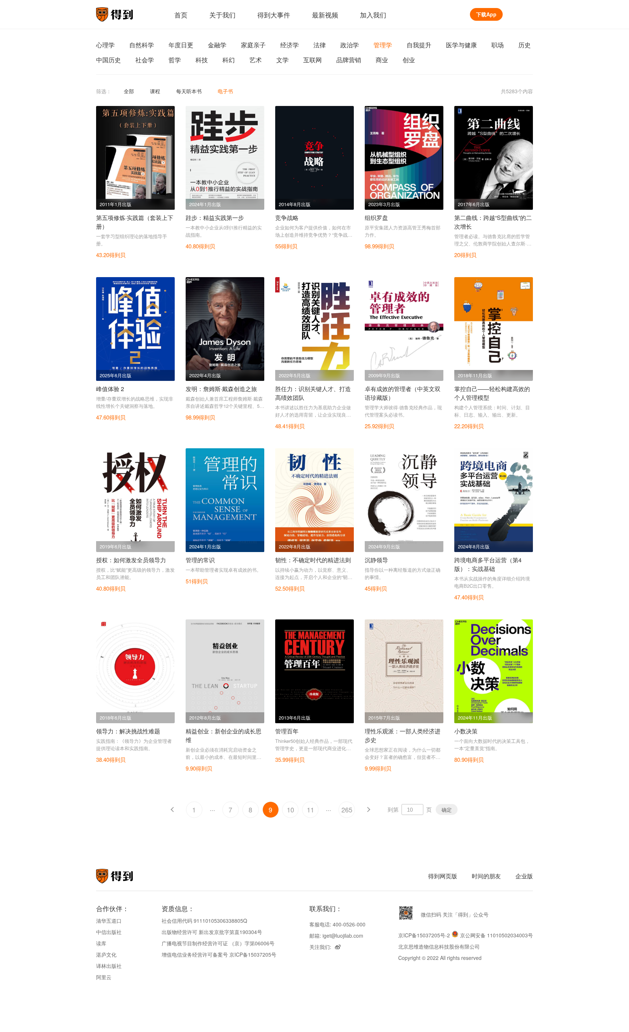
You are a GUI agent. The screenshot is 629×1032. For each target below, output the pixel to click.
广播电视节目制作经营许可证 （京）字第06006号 (218, 943)
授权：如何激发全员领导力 (131, 560)
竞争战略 (286, 217)
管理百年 (286, 731)
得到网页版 (442, 876)
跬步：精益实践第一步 (215, 217)
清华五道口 (109, 920)
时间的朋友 (486, 876)
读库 (101, 943)
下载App (486, 14)
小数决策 (466, 731)
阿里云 (103, 977)
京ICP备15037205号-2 (424, 935)
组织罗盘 (376, 217)
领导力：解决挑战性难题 (128, 731)
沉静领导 (376, 560)
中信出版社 (109, 932)
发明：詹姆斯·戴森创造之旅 (221, 389)
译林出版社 (109, 965)
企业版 (524, 876)
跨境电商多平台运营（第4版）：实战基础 (488, 564)
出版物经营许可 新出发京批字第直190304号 (212, 932)
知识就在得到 (124, 876)
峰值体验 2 (110, 389)
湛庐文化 (106, 954)
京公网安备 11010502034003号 (496, 935)
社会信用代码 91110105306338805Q (204, 920)
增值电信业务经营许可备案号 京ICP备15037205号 (219, 954)
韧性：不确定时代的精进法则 (313, 560)
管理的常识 (200, 560)
